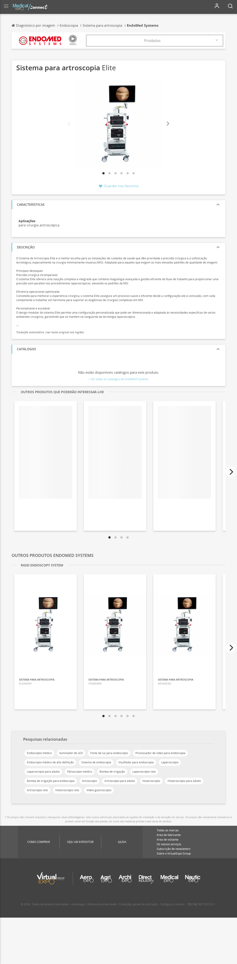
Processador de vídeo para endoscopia (160, 753)
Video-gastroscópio (99, 790)
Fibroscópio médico (79, 772)
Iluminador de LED (71, 753)
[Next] (167, 124)
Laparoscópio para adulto (43, 772)
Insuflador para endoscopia (136, 762)
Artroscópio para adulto (119, 781)
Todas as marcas (168, 830)
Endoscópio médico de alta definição (50, 762)
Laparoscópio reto (144, 772)
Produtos (152, 40)
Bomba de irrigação (112, 772)
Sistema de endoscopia (96, 762)
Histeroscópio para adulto (184, 781)
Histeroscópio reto (67, 790)
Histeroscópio (151, 781)
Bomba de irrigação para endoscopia (51, 781)
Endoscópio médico (39, 753)
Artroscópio (89, 781)
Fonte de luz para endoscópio (109, 753)
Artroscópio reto (37, 790)
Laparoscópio (169, 762)
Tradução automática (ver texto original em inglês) (50, 332)
